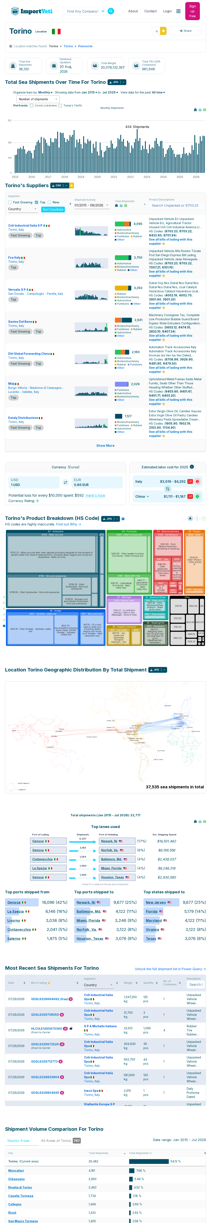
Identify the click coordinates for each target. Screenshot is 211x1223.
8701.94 (169, 235)
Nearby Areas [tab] (21, 1141)
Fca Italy (14, 257)
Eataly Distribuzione (23, 417)
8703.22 (185, 231)
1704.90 (169, 427)
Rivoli (12, 1212)
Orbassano (16, 1179)
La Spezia (39, 868)
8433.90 (155, 235)
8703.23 (171, 231)
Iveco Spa (91, 1090)
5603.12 (171, 327)
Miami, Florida (111, 868)
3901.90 (155, 299)
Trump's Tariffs (72, 105)
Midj (11, 383)
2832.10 (155, 331)
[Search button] (111, 11)
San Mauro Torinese (23, 1221)
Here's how (95, 495)
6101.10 (167, 267)
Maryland (154, 920)
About (133, 11)
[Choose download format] (123, 82)
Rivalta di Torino (20, 1187)
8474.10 (184, 327)
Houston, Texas (112, 877)
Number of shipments (33, 99)
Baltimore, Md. (111, 859)
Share (188, 30)
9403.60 (171, 391)
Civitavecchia (42, 859)
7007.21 (154, 267)
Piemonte (85, 46)
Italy (21, 229)
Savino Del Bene (20, 321)
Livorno (13, 920)
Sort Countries (53, 209)
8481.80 (155, 363)
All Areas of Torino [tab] (60, 1141)
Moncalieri (16, 1170)
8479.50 (169, 363)
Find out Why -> (68, 524)
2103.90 (155, 427)
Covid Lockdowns (46, 105)
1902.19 (184, 423)
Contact (150, 11)
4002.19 (171, 295)
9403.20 (168, 395)
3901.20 (169, 299)
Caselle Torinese (20, 1196)
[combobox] (89, 11)
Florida (152, 911)
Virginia (152, 929)
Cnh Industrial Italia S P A (26, 225)
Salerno (14, 938)
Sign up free (192, 11)
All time (157, 92)
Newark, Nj (109, 841)
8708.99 (171, 359)
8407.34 (168, 331)
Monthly (44, 92)
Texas (151, 938)
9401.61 (185, 391)
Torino (68, 46)
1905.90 (171, 423)
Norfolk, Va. (109, 850)
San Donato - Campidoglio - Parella (32, 293)
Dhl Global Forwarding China (29, 353)
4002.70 (185, 295)
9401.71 (154, 395)
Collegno (14, 1204)
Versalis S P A (18, 289)
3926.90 (186, 359)
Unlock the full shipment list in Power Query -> (170, 969)
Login (167, 11)
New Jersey (156, 902)
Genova (38, 841)
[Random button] (103, 11)
